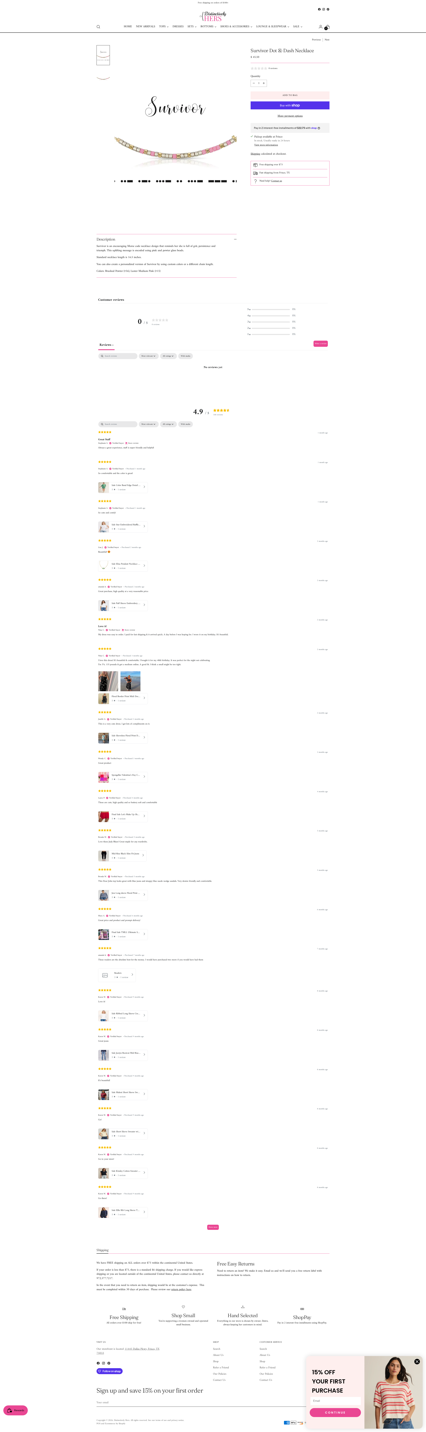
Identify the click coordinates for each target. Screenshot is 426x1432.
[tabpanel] (213, 378)
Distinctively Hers (121, 1420)
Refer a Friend (221, 1367)
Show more (213, 1227)
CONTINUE (335, 1412)
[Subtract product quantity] (254, 83)
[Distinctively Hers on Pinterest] (327, 9)
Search (216, 1349)
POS (98, 1424)
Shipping (255, 153)
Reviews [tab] (106, 345)
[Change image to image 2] (103, 77)
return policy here (181, 1289)
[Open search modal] (98, 26)
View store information (266, 145)
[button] (271, 309)
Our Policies (219, 1373)
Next (327, 40)
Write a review (320, 343)
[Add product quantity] (264, 83)
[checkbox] (185, 356)
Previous (316, 40)
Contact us (276, 181)
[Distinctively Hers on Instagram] (323, 9)
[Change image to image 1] (103, 55)
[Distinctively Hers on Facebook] (319, 9)
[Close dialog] (417, 1362)
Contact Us (219, 1380)
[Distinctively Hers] (213, 16)
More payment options (290, 116)
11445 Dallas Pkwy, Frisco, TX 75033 (128, 1351)
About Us (218, 1355)
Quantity (255, 76)
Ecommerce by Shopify (115, 1424)
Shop (215, 1361)
